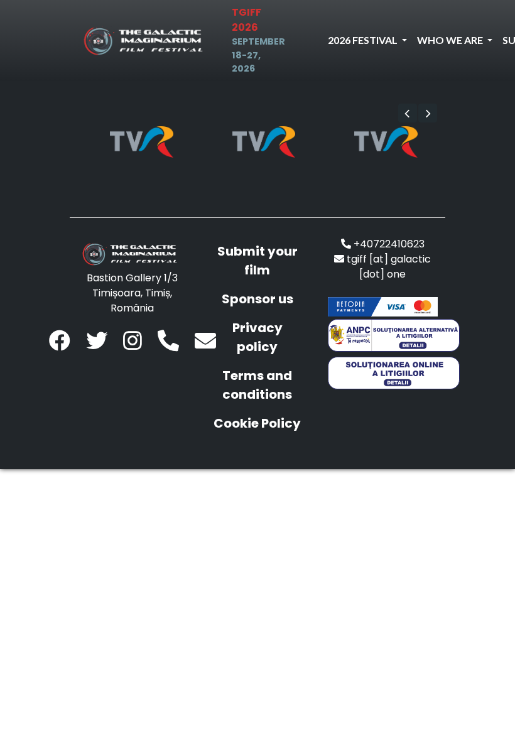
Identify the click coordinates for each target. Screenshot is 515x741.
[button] (407, 113)
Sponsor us (257, 299)
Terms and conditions (257, 385)
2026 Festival (363, 40)
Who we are (451, 40)
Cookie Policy (257, 423)
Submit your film (257, 260)
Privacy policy (257, 337)
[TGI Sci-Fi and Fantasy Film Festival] (146, 40)
